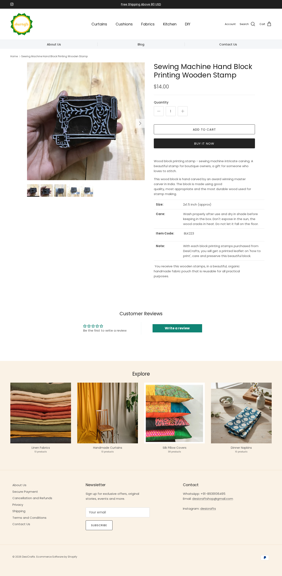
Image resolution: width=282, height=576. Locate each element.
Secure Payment (25, 491)
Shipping (18, 511)
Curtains (99, 24)
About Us (19, 485)
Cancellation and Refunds (32, 498)
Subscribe (99, 525)
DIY (187, 24)
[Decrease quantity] (159, 111)
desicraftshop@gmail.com (212, 498)
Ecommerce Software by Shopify (56, 556)
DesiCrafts (28, 556)
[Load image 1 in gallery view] (86, 121)
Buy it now (204, 143)
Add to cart (204, 129)
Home (14, 56)
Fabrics (148, 24)
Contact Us (21, 524)
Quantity (161, 102)
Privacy (17, 504)
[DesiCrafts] (21, 24)
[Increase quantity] (183, 111)
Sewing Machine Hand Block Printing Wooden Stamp (54, 56)
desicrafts (208, 508)
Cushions (124, 24)
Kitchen (170, 24)
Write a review (177, 328)
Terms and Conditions (29, 517)
